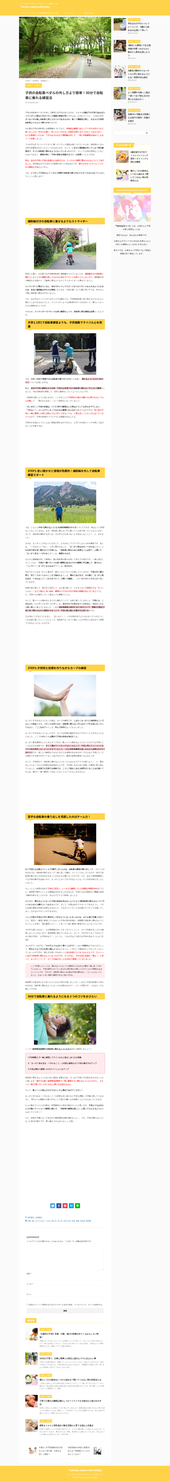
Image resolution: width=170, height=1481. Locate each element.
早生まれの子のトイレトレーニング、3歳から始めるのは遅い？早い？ (139, 26)
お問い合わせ (89, 13)
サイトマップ (69, 13)
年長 (73, 1221)
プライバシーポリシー (29, 13)
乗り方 (54, 1221)
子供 (65, 1221)
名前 (29, 1274)
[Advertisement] (65, 197)
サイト (29, 1294)
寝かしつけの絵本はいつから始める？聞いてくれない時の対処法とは (70, 1379)
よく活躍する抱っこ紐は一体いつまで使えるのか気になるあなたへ (139, 95)
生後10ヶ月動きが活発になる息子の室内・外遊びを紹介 (139, 117)
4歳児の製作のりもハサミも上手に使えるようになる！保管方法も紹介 (139, 74)
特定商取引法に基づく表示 (49, 13)
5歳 (32, 1221)
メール (30, 1284)
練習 (77, 1221)
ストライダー (40, 1221)
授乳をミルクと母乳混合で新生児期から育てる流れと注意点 (66, 1425)
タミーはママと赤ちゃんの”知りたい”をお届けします (85, 1474)
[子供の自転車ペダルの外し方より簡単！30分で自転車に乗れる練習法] (71, 1205)
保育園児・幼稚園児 (35, 1217)
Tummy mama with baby (35, 6)
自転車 (82, 1221)
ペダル (48, 1221)
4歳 (29, 1221)
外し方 (59, 1221)
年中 (69, 1221)
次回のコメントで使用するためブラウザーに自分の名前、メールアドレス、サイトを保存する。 (66, 1305)
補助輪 (88, 1221)
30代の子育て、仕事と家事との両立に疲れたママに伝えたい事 (68, 1358)
